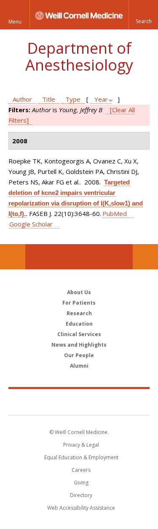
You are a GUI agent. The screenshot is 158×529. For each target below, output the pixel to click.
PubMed (114, 213)
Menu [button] (14, 21)
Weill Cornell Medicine (79, 402)
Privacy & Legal (81, 444)
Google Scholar (31, 224)
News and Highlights (79, 344)
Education (79, 323)
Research (79, 313)
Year (101, 99)
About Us (79, 292)
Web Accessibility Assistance (81, 507)
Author (22, 99)
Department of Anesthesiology (79, 56)
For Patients (79, 302)
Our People (79, 355)
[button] (143, 14)
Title (48, 99)
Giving (81, 482)
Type (72, 99)
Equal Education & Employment (81, 457)
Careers (81, 470)
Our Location (12, 256)
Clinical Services (79, 334)
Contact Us (145, 256)
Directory (81, 495)
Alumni (79, 365)
